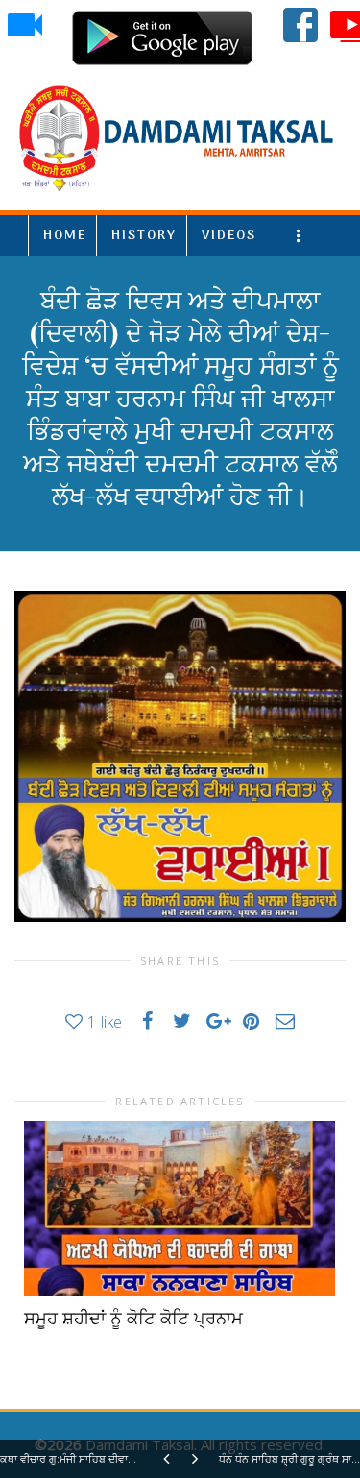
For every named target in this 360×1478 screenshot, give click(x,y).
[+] (179, 1208)
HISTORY (144, 236)
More (302, 236)
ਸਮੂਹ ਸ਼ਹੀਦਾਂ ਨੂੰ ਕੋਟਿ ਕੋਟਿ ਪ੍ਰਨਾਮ (133, 1318)
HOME (64, 236)
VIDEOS (229, 236)
